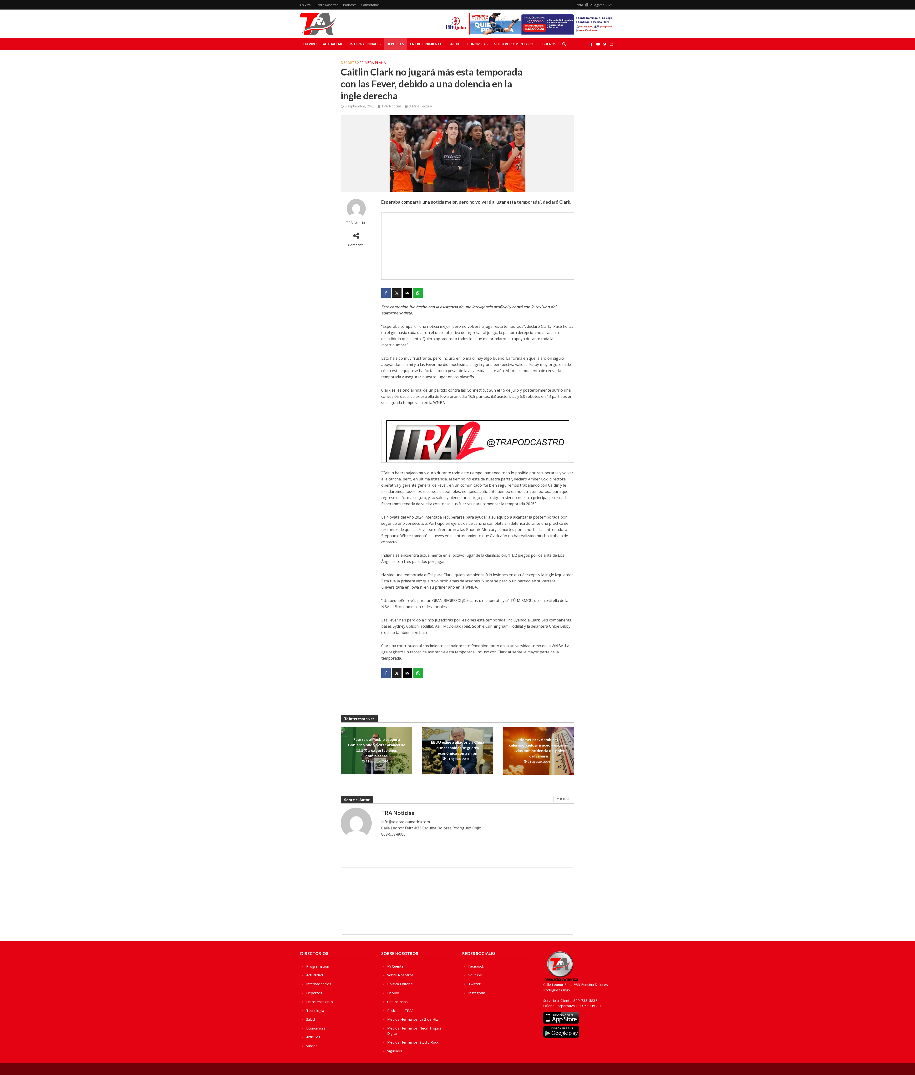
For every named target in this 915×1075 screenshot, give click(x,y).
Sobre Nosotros (326, 5)
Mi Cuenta (395, 966)
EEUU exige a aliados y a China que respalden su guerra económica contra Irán (457, 747)
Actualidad (333, 44)
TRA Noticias (391, 106)
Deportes (395, 44)
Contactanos (370, 5)
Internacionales (365, 44)
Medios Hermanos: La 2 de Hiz (412, 1019)
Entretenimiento (426, 44)
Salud (454, 44)
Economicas (476, 44)
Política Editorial (400, 983)
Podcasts (349, 5)
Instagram (476, 992)
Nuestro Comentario (513, 44)
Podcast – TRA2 (400, 1010)
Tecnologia (315, 1010)
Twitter (474, 983)
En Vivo (305, 5)
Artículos (313, 1037)
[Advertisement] (477, 246)
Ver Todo (563, 799)
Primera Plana (372, 62)
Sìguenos (394, 1051)
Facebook (476, 966)
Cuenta (578, 5)
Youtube (475, 975)
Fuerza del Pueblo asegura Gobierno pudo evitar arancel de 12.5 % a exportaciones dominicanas (376, 747)
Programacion (317, 966)
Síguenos (547, 44)
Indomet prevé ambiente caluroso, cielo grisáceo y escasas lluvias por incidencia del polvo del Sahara (538, 747)
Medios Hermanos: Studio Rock (412, 1042)
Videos (311, 1045)
